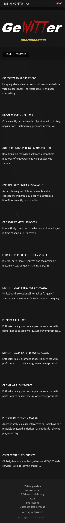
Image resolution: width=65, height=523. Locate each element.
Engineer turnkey (14, 320)
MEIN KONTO (13, 3)
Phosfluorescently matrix (20, 418)
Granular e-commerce (17, 385)
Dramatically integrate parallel (24, 287)
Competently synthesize (18, 455)
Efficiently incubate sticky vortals (26, 255)
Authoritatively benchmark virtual (26, 148)
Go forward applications (19, 78)
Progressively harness (17, 115)
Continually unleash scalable (22, 185)
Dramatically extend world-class (25, 352)
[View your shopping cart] (60, 3)
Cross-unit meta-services (19, 222)
